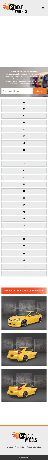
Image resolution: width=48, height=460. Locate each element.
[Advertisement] (24, 41)
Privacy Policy (19, 447)
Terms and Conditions (34, 447)
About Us (10, 447)
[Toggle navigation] (43, 8)
